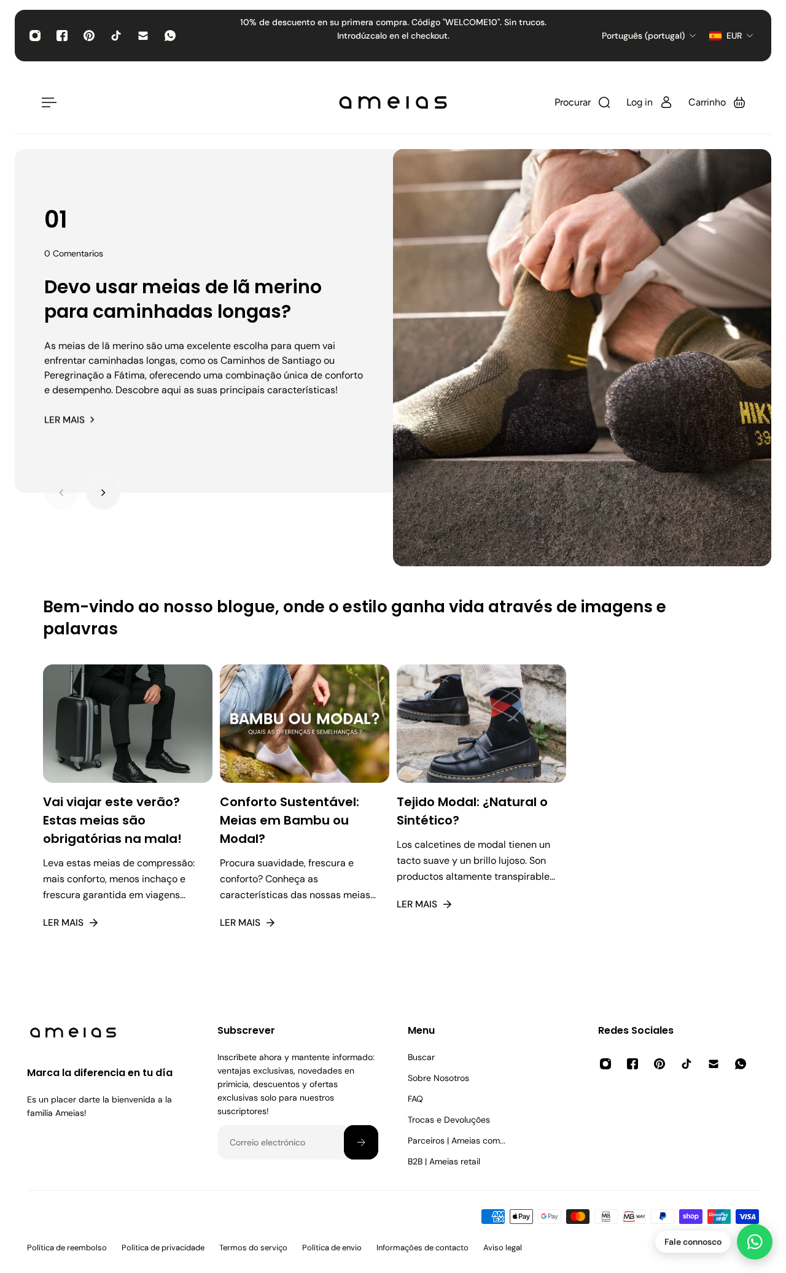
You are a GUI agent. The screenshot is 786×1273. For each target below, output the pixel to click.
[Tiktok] (116, 35)
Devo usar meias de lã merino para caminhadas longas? (183, 299)
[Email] (143, 35)
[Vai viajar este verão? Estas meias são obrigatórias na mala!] (127, 812)
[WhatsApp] (170, 35)
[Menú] (46, 102)
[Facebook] (62, 35)
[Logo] (393, 102)
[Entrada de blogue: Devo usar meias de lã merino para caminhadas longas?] (582, 357)
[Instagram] (35, 35)
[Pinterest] (89, 35)
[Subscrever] (361, 1142)
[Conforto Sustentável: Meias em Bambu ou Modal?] (304, 812)
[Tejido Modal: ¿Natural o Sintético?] (481, 812)
